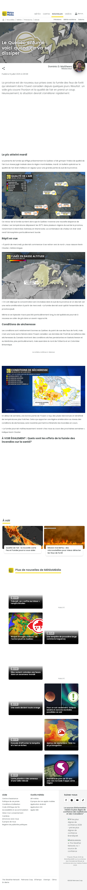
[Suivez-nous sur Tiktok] (83, 800)
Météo (19, 20)
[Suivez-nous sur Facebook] (66, 800)
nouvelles (10, 20)
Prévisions (28, 20)
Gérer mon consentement (12, 813)
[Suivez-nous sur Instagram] (72, 800)
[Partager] (3, 68)
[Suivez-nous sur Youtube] (77, 800)
